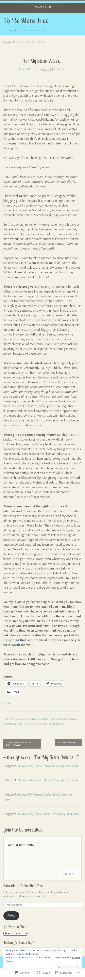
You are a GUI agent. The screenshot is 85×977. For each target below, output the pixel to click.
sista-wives (30, 724)
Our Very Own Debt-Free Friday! (20, 743)
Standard (24, 69)
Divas (16, 42)
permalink (58, 724)
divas (6, 724)
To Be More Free (25, 20)
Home (6, 42)
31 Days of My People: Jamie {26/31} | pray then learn (48, 814)
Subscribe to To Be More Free (22, 885)
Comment (68, 873)
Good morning (68, 742)
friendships (44, 719)
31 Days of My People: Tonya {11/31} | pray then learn (48, 766)
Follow (11, 915)
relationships (58, 719)
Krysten (62, 69)
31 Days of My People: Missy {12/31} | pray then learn (48, 780)
